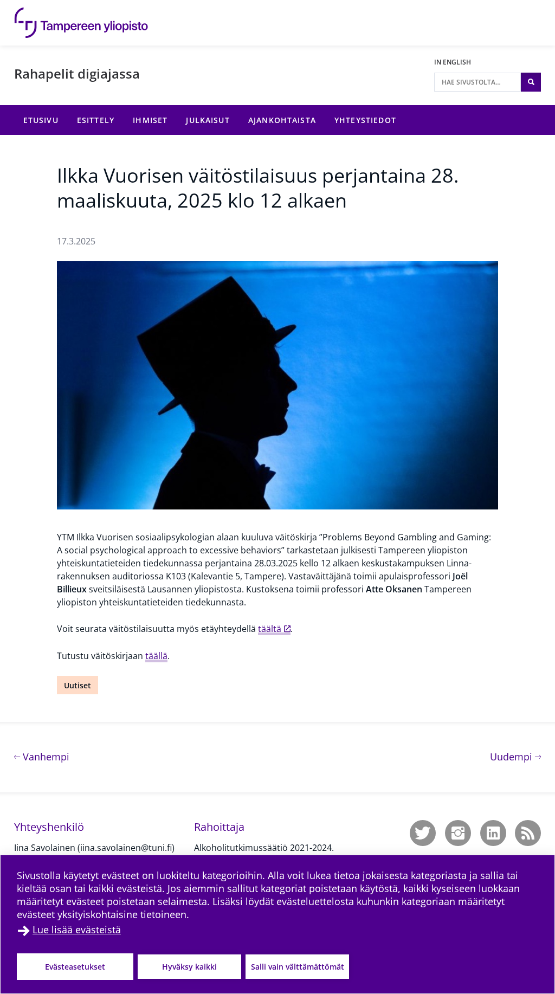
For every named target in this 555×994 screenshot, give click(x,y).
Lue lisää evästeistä (77, 929)
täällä (156, 656)
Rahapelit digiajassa (77, 73)
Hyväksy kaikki (189, 966)
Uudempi (515, 756)
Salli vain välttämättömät (297, 966)
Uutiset (77, 685)
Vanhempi (44, 756)
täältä (269, 629)
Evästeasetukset (75, 966)
